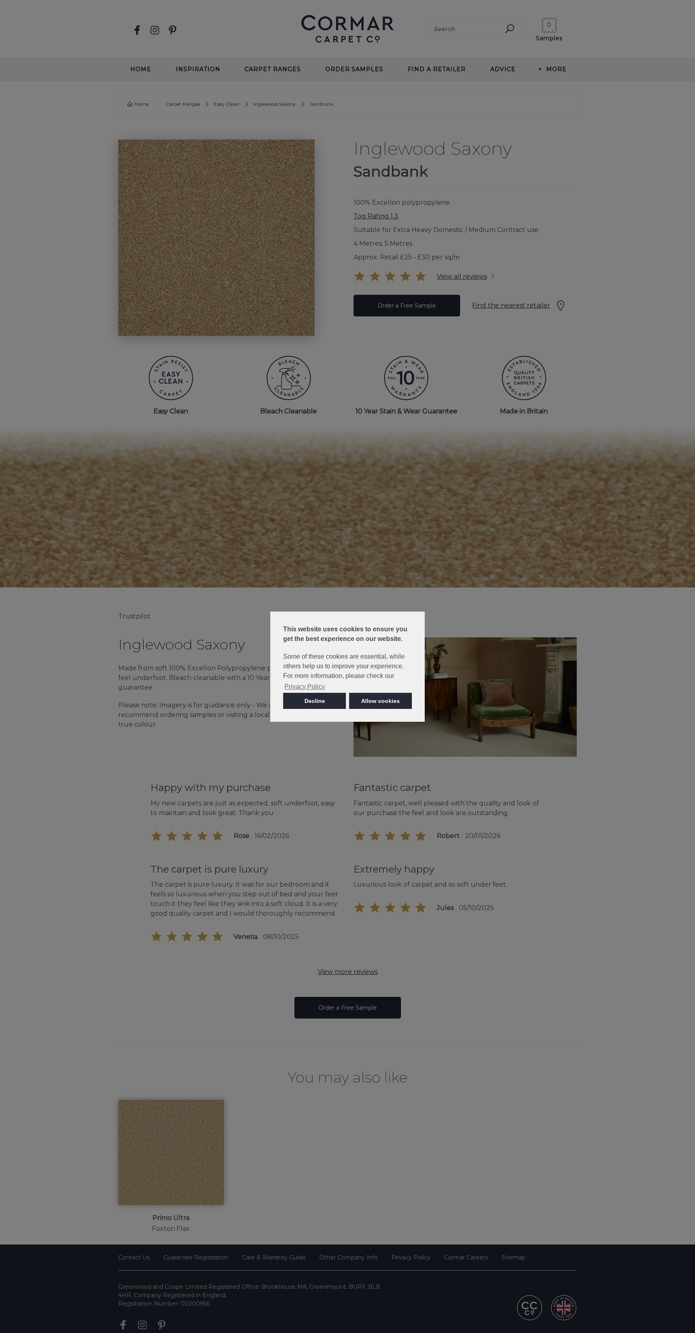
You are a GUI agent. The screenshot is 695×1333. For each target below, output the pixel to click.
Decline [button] (314, 701)
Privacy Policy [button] (304, 686)
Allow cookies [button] (380, 701)
